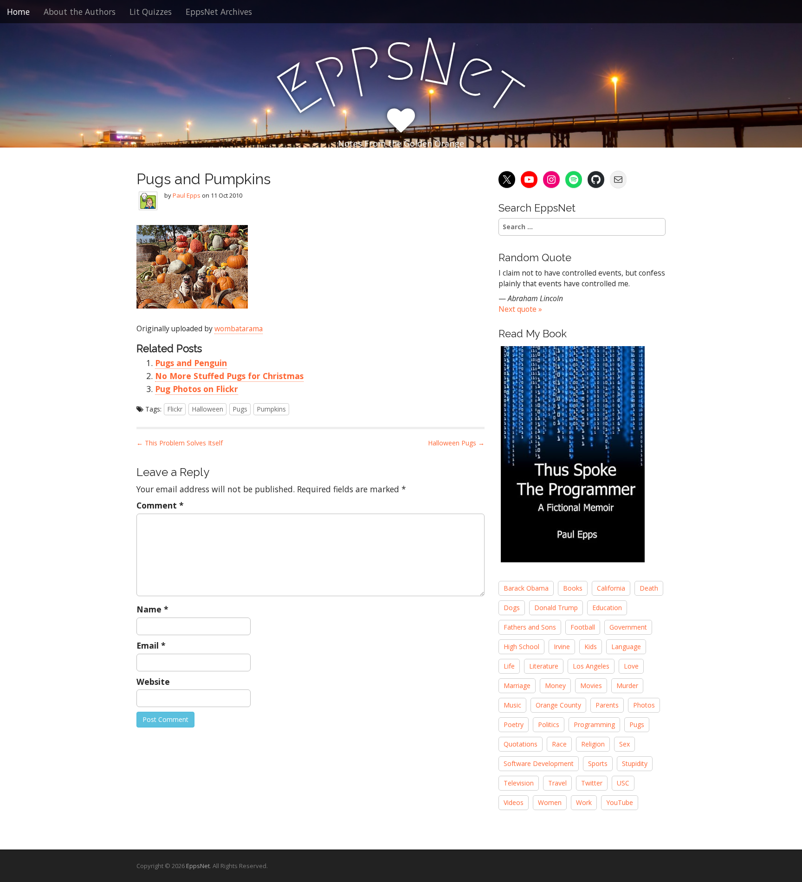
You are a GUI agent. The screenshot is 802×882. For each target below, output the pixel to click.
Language (626, 646)
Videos (514, 802)
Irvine (562, 646)
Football (582, 627)
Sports (598, 763)
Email (151, 645)
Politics (548, 724)
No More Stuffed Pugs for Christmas (229, 375)
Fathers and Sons (530, 627)
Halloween (207, 409)
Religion (593, 744)
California (611, 588)
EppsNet (198, 866)
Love (631, 666)
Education (607, 607)
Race (559, 744)
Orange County (558, 705)
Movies (591, 685)
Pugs (240, 409)
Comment (160, 505)
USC (623, 783)
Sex (624, 744)
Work (584, 802)
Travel (557, 783)
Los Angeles (591, 666)
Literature (543, 666)
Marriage (517, 685)
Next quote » (520, 309)
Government (628, 627)
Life (509, 666)
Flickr (174, 409)
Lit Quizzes (150, 11)
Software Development (539, 763)
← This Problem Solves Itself (179, 442)
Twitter (591, 783)
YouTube (619, 802)
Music (512, 705)
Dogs (512, 607)
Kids (590, 646)
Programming (594, 724)
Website (153, 681)
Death (649, 588)
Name (152, 609)
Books (572, 588)
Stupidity (634, 763)
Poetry (514, 724)
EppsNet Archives (219, 11)
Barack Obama (526, 588)
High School (521, 646)
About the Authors (80, 11)
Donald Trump (556, 607)
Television (519, 783)
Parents (607, 705)
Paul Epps (186, 195)
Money (555, 685)
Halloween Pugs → (456, 442)
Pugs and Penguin (191, 362)
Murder (627, 685)
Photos (644, 705)
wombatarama (238, 328)
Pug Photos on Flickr (196, 388)
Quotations (520, 744)
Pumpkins (271, 409)
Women (550, 802)
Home (18, 11)
